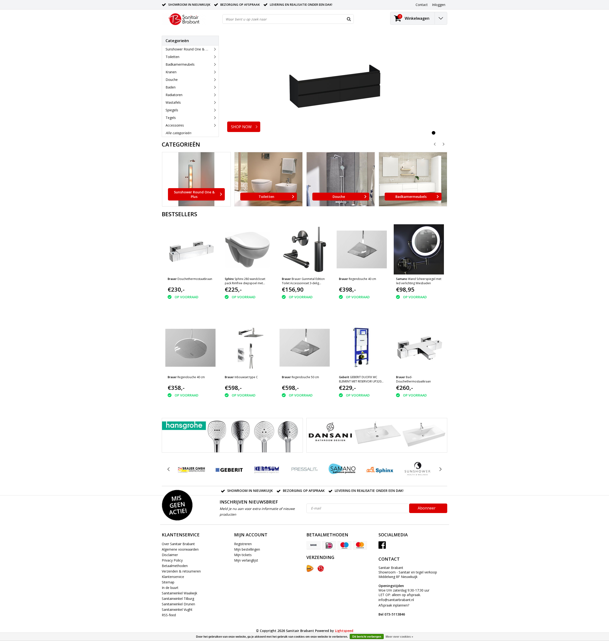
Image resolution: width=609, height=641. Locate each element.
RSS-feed (169, 615)
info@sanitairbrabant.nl (396, 599)
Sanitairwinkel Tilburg (178, 598)
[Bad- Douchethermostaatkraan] (419, 348)
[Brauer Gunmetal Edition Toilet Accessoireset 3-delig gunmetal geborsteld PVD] (305, 249)
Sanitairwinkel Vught (177, 609)
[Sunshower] (417, 469)
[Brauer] (191, 469)
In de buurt (170, 587)
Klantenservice (173, 576)
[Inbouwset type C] (247, 348)
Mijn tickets (243, 555)
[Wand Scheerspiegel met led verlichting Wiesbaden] (419, 249)
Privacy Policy (172, 560)
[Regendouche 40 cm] (362, 249)
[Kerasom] (267, 469)
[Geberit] (229, 469)
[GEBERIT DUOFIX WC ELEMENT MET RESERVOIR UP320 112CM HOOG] (362, 348)
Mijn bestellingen (247, 549)
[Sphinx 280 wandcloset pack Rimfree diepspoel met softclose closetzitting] (247, 249)
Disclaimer (170, 555)
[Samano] (342, 469)
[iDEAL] (329, 545)
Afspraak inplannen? (393, 610)
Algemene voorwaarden (180, 549)
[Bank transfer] (313, 545)
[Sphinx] (380, 469)
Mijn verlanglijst (246, 560)
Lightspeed (344, 630)
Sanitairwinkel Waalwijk (179, 593)
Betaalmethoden (175, 565)
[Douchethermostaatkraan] (190, 249)
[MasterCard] (360, 545)
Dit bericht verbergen (366, 636)
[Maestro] (344, 545)
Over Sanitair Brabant (178, 544)
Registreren (243, 544)
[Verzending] (310, 568)
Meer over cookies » (399, 636)
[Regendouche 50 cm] (305, 348)
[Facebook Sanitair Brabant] (382, 546)
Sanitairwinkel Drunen (178, 604)
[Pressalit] (304, 469)
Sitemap (168, 582)
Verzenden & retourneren (181, 571)
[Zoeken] (348, 19)
